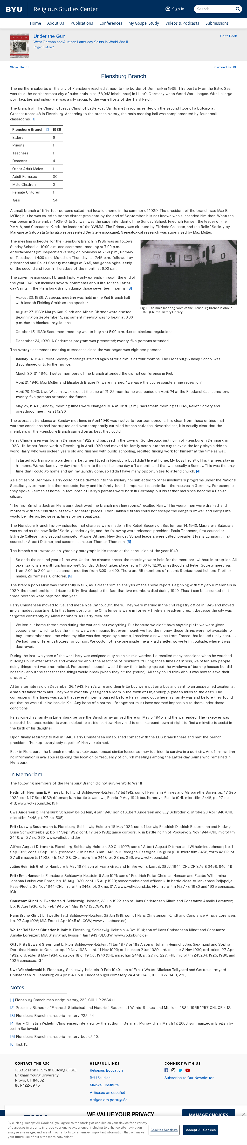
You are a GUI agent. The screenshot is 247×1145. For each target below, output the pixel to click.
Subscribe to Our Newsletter (189, 1078)
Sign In (178, 9)
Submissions (217, 23)
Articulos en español (107, 1092)
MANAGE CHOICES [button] (209, 1115)
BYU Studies (100, 1078)
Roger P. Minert (44, 47)
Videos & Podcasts (182, 23)
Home (35, 23)
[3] (129, 288)
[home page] (14, 9)
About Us (55, 23)
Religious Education (106, 1070)
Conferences (110, 23)
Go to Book (228, 36)
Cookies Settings (164, 1130)
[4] (198, 471)
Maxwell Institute (104, 1085)
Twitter (180, 1070)
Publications (82, 23)
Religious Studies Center (66, 9)
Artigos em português (108, 1099)
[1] (33, 119)
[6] (70, 576)
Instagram (174, 1070)
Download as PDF (225, 67)
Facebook (167, 1070)
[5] (128, 541)
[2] (46, 129)
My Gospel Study (144, 23)
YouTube (187, 1070)
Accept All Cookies (201, 1130)
